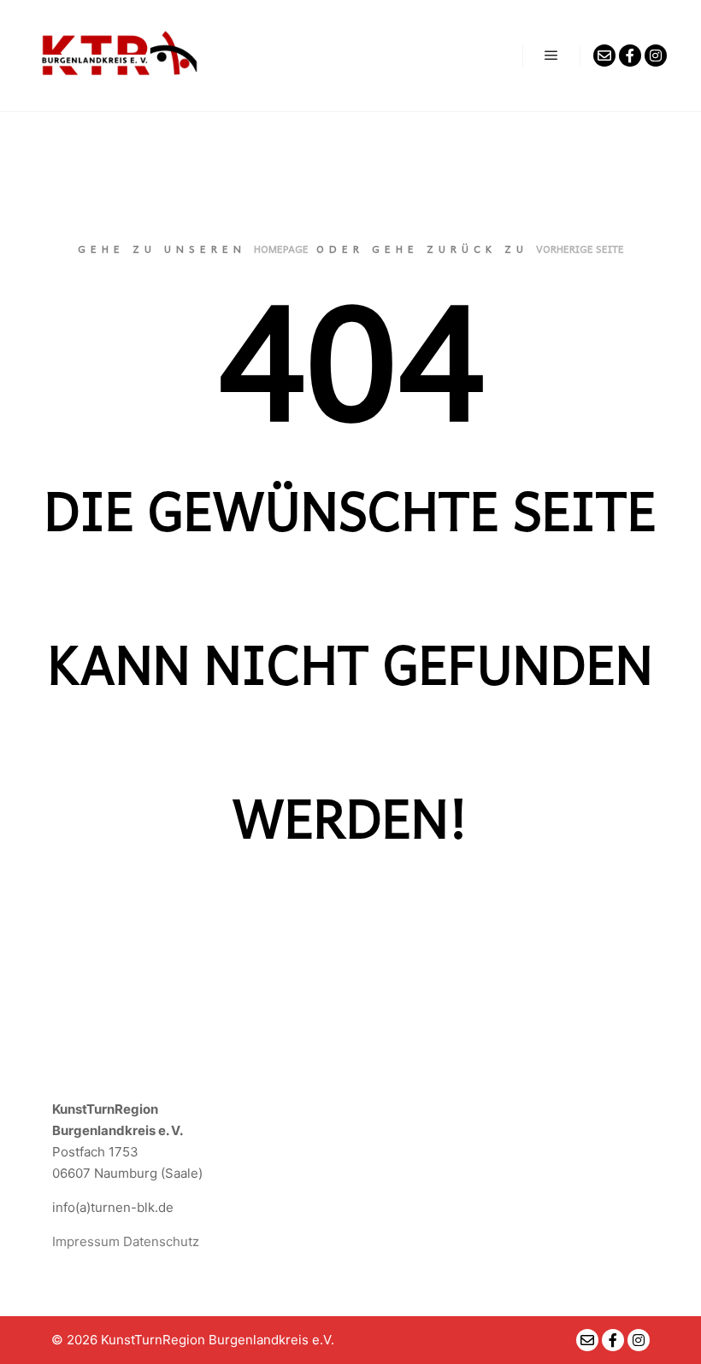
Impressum (86, 1241)
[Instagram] (656, 55)
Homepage (281, 248)
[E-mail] (604, 55)
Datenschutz (161, 1241)
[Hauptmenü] (551, 55)
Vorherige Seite (580, 248)
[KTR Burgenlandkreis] (119, 55)
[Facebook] (630, 55)
